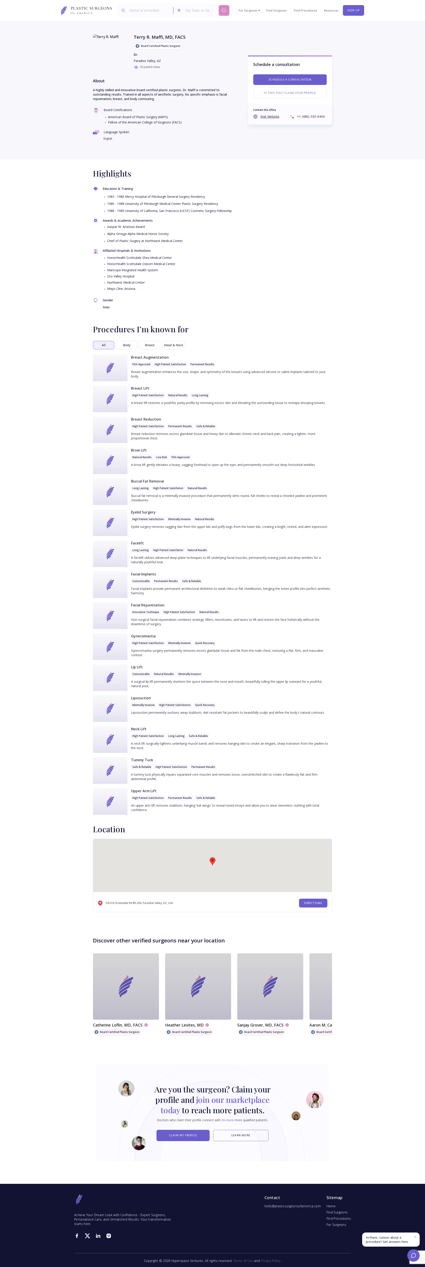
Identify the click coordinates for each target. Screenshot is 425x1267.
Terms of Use (243, 1261)
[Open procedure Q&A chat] (413, 1255)
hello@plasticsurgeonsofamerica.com (293, 1206)
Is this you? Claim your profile (290, 93)
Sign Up (353, 10)
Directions (313, 903)
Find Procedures (305, 10)
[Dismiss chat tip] (415, 1236)
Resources (331, 10)
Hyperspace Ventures (187, 1261)
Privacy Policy (270, 1261)
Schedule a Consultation (290, 79)
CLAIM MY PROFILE (183, 1135)
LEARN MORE (240, 1135)
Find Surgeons (276, 10)
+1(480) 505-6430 (311, 116)
